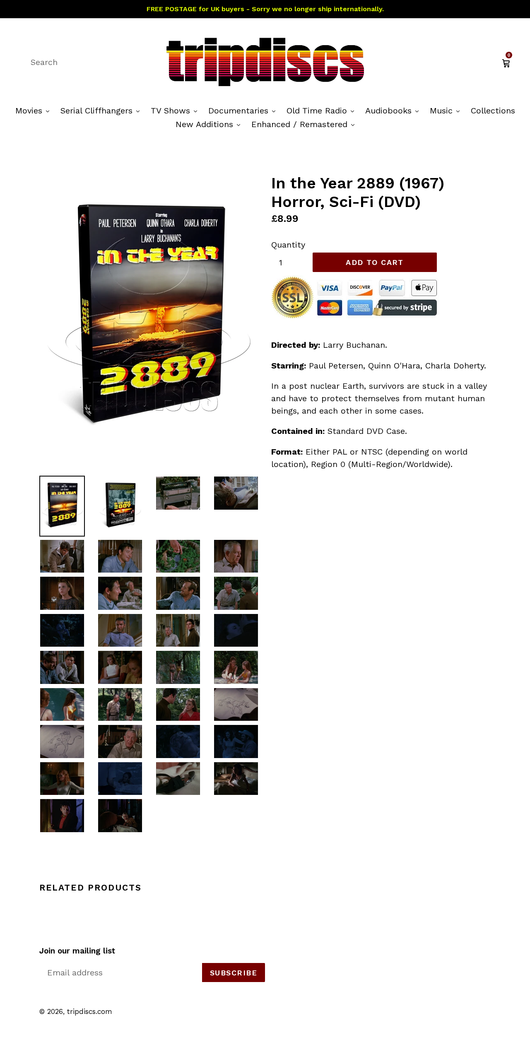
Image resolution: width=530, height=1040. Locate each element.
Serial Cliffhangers (102, 110)
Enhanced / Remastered (305, 124)
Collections (493, 111)
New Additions (210, 124)
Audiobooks (394, 110)
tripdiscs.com (89, 1011)
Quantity (288, 245)
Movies (34, 110)
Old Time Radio (322, 110)
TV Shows (176, 110)
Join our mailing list (77, 951)
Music (447, 110)
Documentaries (243, 110)
